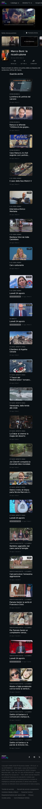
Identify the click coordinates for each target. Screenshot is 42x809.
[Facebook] (29, 757)
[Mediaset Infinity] (4, 3)
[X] (39, 757)
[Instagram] (34, 757)
